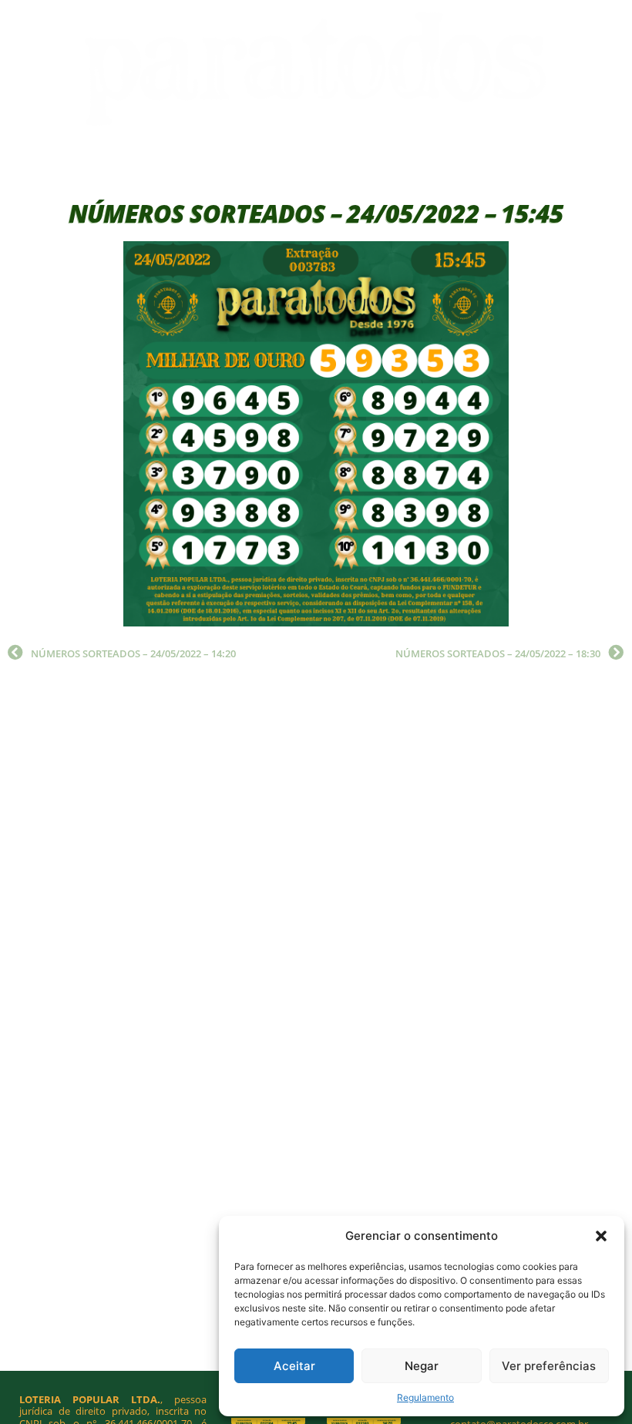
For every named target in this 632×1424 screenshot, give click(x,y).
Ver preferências (549, 1366)
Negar (422, 1366)
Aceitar (294, 1366)
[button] (601, 1236)
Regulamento (425, 1397)
